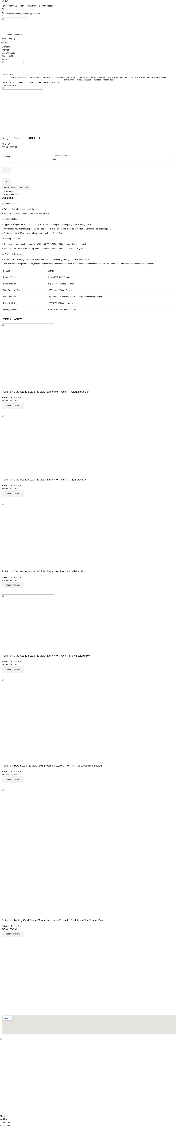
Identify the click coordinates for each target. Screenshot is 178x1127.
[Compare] (5, 940)
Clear (54, 159)
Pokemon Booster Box (28, 82)
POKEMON (13, 82)
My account (6, 973)
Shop (4, 969)
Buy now (24, 187)
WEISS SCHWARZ (9, 991)
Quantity (6, 156)
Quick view (11, 940)
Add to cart (9, 187)
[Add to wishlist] (5, 915)
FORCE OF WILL (8, 995)
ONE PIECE (6, 987)
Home (5, 82)
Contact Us (6, 965)
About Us (5, 960)
